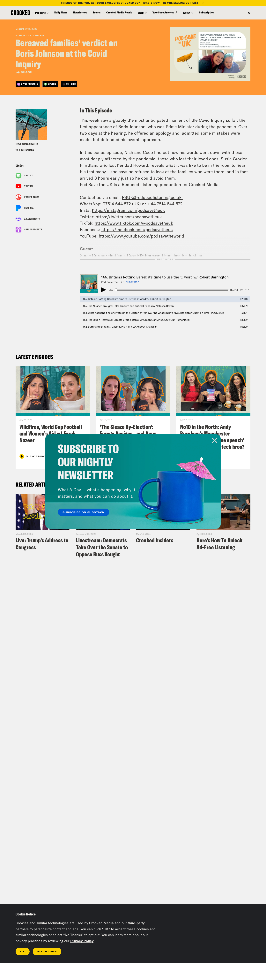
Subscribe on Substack (84, 512)
